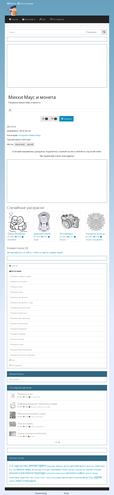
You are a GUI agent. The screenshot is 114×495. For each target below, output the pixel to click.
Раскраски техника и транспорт (22, 355)
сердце (95, 473)
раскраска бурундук (33, 472)
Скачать (67, 118)
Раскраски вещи (16, 292)
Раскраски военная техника (21, 350)
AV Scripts (74, 493)
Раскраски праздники (18, 329)
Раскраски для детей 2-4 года (21, 302)
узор (53, 477)
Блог (43, 19)
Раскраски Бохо (16, 287)
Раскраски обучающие (19, 323)
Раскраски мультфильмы (20, 318)
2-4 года (14, 465)
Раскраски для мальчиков (20, 308)
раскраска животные (55, 473)
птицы (97, 469)
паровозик (80, 469)
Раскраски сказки (17, 344)
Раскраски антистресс (18, 281)
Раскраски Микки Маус (29, 135)
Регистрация (26, 3)
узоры (58, 477)
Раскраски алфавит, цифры (20, 276)
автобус (24, 465)
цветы (72, 477)
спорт (42, 477)
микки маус (20, 144)
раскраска (14, 472)
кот (11, 469)
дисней (30, 144)
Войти (12, 3)
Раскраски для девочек (19, 297)
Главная (14, 19)
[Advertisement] (57, 65)
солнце (37, 477)
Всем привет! (14, 379)
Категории (29, 19)
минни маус (37, 469)
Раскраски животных (18, 313)
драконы (90, 466)
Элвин (12, 481)
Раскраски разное (17, 339)
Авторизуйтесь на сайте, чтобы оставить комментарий (35, 252)
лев (14, 470)
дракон (82, 466)
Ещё (56, 442)
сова (31, 477)
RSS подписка (58, 19)
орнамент (56, 469)
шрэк (98, 477)
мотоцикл (46, 470)
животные (100, 466)
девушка (59, 466)
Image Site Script (55, 493)
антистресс (37, 465)
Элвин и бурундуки (25, 480)
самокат (88, 473)
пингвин (89, 469)
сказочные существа (19, 477)
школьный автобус (84, 477)
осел (65, 469)
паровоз (71, 470)
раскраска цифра (75, 472)
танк (48, 477)
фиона (65, 477)
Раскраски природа (17, 334)
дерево (66, 466)
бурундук (51, 466)
